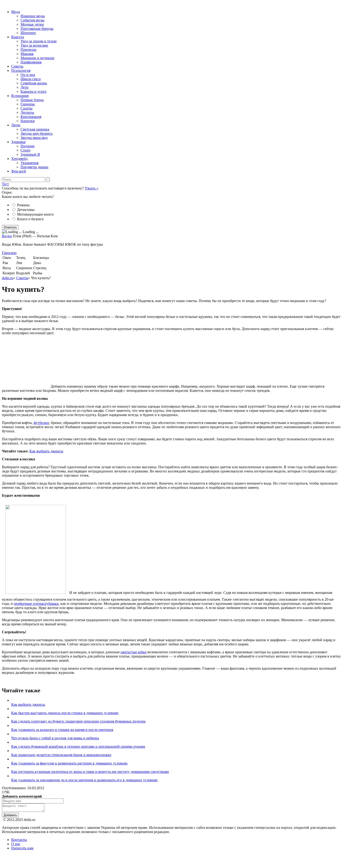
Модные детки (32, 24)
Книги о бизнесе (30, 219)
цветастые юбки (134, 652)
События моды (32, 20)
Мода (15, 12)
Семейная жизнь (34, 83)
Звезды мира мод (34, 138)
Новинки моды (33, 16)
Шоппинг (28, 33)
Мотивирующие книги (35, 214)
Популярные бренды (37, 29)
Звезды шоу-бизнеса (36, 133)
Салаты (26, 108)
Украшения (29, 163)
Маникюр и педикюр (37, 58)
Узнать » (91, 188)
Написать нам (22, 848)
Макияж (27, 54)
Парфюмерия (31, 62)
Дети (24, 87)
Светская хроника (35, 129)
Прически (28, 50)
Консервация (31, 117)
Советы (17, 66)
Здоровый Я (30, 154)
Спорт (26, 150)
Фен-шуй (18, 171)
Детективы (26, 210)
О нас (15, 844)
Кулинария (19, 96)
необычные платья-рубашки (36, 604)
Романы (23, 205)
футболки (41, 423)
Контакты (19, 840)
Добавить (10, 815)
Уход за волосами (34, 45)
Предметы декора (34, 167)
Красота (17, 37)
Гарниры (28, 104)
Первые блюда (32, 100)
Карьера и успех (33, 91)
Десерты (27, 112)
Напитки (28, 121)
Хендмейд (19, 159)
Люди (15, 125)
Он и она (28, 75)
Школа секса (31, 79)
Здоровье (18, 142)
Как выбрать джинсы (46, 451)
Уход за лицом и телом (38, 41)
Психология (20, 70)
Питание (28, 146)
